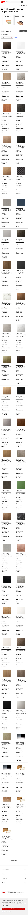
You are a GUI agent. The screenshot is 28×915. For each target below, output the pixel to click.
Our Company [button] (6, 869)
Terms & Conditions (11, 892)
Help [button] (3, 882)
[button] (7, 912)
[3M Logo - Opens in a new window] (3, 2)
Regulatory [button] (6, 878)
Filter (23, 31)
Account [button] (22, 5)
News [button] (4, 874)
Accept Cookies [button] (21, 908)
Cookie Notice (5, 905)
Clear (16, 37)
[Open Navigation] (26, 2)
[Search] (22, 2)
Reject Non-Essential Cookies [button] (8, 908)
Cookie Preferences (21, 892)
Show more (14, 860)
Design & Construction (6, 37)
